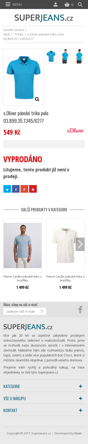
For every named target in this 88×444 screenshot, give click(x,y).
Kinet (77, 433)
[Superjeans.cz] (44, 17)
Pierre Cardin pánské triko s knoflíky (23, 278)
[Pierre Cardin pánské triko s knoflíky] (22, 245)
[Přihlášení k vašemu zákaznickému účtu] (56, 4)
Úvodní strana (13, 30)
